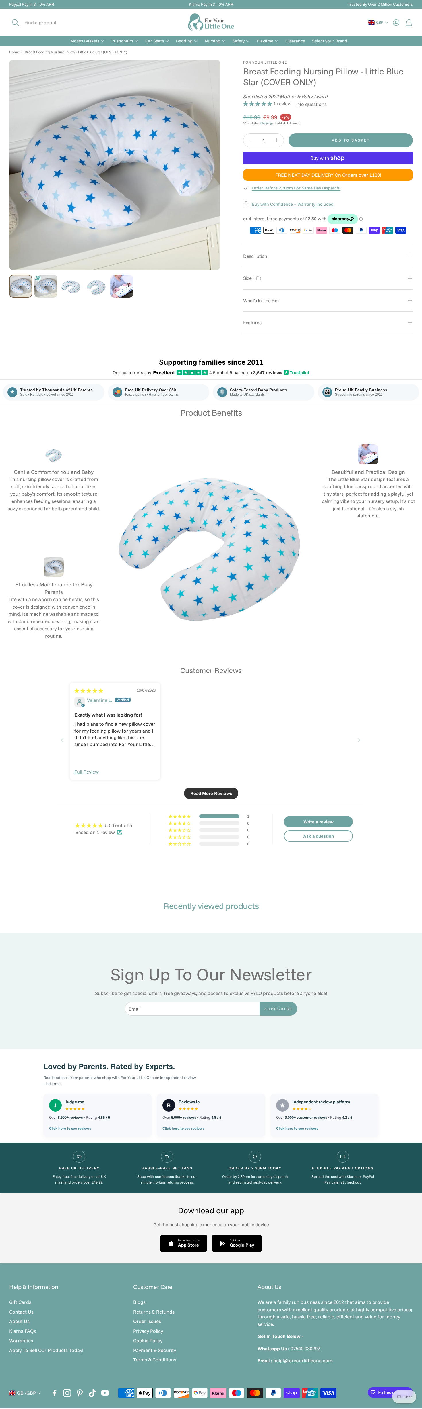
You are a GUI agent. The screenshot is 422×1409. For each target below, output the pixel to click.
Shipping (266, 123)
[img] (88, 691)
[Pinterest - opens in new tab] (80, 1393)
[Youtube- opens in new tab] (105, 1393)
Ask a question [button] (318, 836)
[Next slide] (359, 740)
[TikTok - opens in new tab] (92, 1393)
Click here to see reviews (70, 1128)
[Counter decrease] (250, 140)
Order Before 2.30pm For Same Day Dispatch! (296, 188)
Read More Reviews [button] (211, 793)
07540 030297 (305, 1348)
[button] (48, 23)
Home (14, 52)
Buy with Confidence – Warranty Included (293, 204)
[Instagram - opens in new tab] (67, 1393)
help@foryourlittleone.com (302, 1360)
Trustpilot (297, 372)
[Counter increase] (277, 140)
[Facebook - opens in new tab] (55, 1393)
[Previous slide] (63, 740)
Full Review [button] (86, 772)
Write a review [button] (318, 822)
